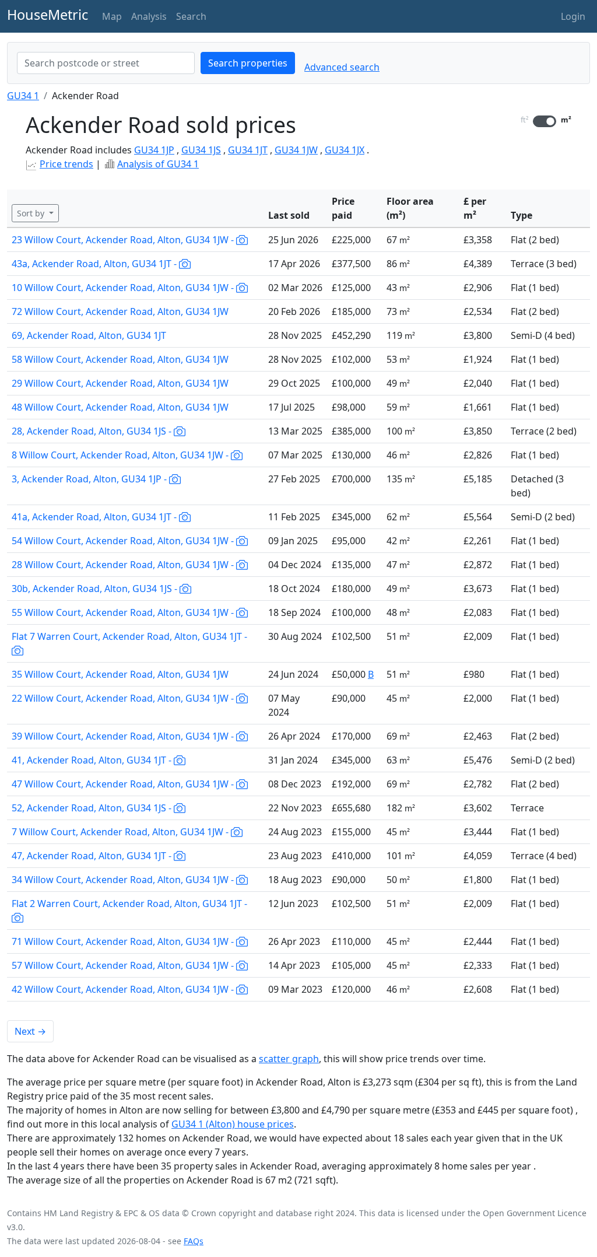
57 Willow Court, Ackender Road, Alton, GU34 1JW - (124, 965)
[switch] (544, 121)
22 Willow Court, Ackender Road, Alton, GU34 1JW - (124, 698)
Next (30, 1031)
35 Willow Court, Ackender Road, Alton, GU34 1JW (120, 674)
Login (573, 16)
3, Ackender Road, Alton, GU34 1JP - (90, 478)
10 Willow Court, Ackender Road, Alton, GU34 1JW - (124, 287)
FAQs (193, 1241)
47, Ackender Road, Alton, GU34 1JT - (93, 855)
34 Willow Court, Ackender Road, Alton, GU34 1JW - (124, 879)
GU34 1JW (296, 149)
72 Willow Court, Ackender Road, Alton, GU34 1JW (120, 311)
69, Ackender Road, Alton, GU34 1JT (89, 335)
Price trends (66, 163)
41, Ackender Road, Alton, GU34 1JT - (93, 760)
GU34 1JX (344, 149)
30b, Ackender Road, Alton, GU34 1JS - (96, 588)
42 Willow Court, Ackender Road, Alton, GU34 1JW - (124, 989)
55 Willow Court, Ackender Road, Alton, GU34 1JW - (124, 612)
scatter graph (289, 1058)
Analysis (149, 16)
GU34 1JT (248, 149)
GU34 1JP (154, 149)
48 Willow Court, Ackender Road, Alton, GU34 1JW (120, 407)
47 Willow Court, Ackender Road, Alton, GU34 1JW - (124, 784)
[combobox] (106, 63)
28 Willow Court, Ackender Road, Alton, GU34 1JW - (124, 564)
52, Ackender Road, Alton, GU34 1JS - (93, 807)
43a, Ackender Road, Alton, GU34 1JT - (95, 263)
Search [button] (191, 16)
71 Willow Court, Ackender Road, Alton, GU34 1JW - (124, 941)
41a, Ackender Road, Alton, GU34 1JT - (95, 516)
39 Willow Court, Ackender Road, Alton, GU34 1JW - (124, 736)
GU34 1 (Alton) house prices (232, 1124)
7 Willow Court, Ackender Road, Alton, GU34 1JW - (121, 831)
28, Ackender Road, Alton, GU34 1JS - (93, 431)
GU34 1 (23, 95)
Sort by (32, 213)
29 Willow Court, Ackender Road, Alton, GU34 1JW (120, 383)
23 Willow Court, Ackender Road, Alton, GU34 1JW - (124, 239)
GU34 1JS (201, 149)
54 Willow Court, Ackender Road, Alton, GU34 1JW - (124, 540)
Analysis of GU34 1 (158, 163)
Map (112, 16)
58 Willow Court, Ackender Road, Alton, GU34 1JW (120, 359)
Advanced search (342, 67)
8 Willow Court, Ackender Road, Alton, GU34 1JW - (121, 455)
